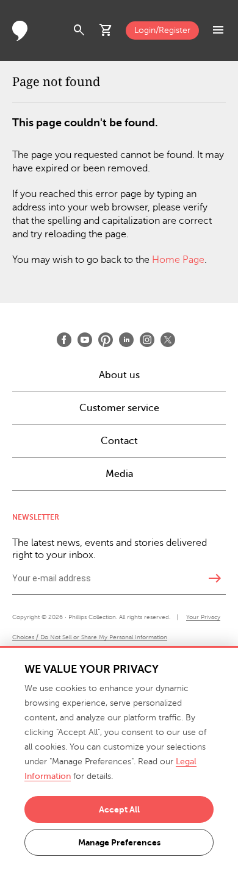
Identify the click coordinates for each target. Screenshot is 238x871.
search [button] (79, 30)
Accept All (119, 809)
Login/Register (162, 30)
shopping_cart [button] (106, 30)
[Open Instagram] (147, 339)
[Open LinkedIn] (126, 339)
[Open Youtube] (85, 339)
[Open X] (167, 339)
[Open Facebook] (64, 339)
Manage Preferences (119, 842)
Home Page (178, 259)
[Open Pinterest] (105, 339)
